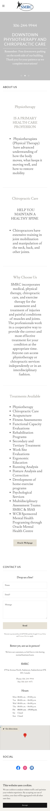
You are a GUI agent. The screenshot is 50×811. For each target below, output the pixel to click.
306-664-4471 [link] (26, 681)
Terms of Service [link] (24, 636)
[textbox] (25, 585)
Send (25, 625)
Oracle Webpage (25, 543)
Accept (25, 805)
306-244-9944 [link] (25, 25)
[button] (4, 5)
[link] (25, 6)
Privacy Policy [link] (42, 634)
